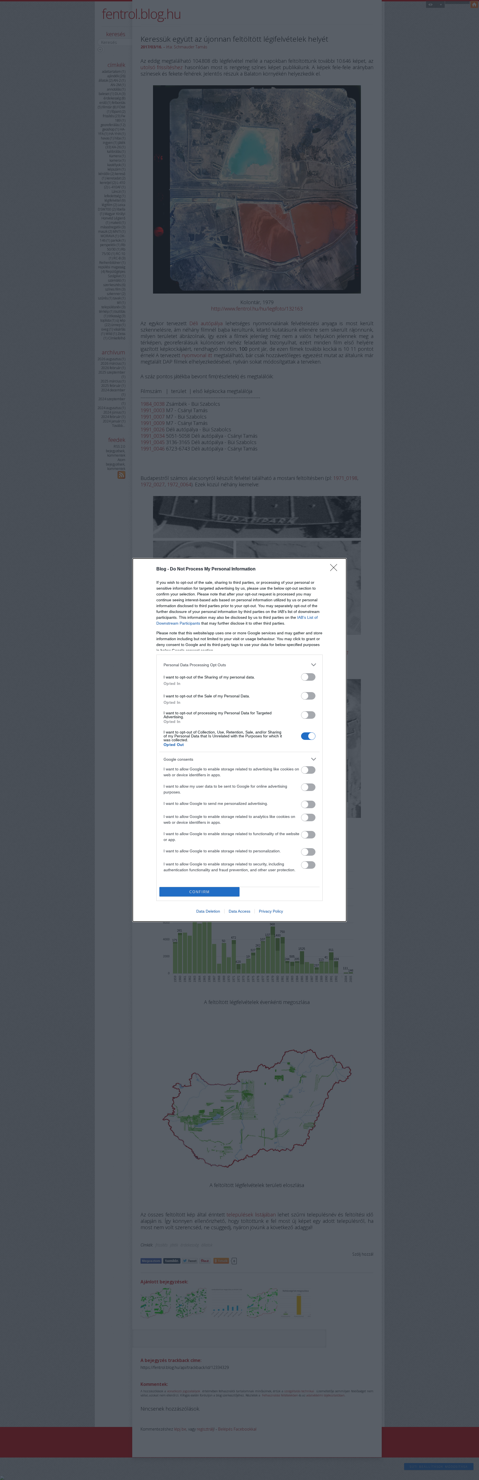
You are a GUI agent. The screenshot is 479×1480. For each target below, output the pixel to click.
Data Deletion (208, 911)
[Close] (335, 569)
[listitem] (239, 665)
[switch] (308, 677)
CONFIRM (199, 892)
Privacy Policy (271, 911)
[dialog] (239, 740)
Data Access (239, 911)
